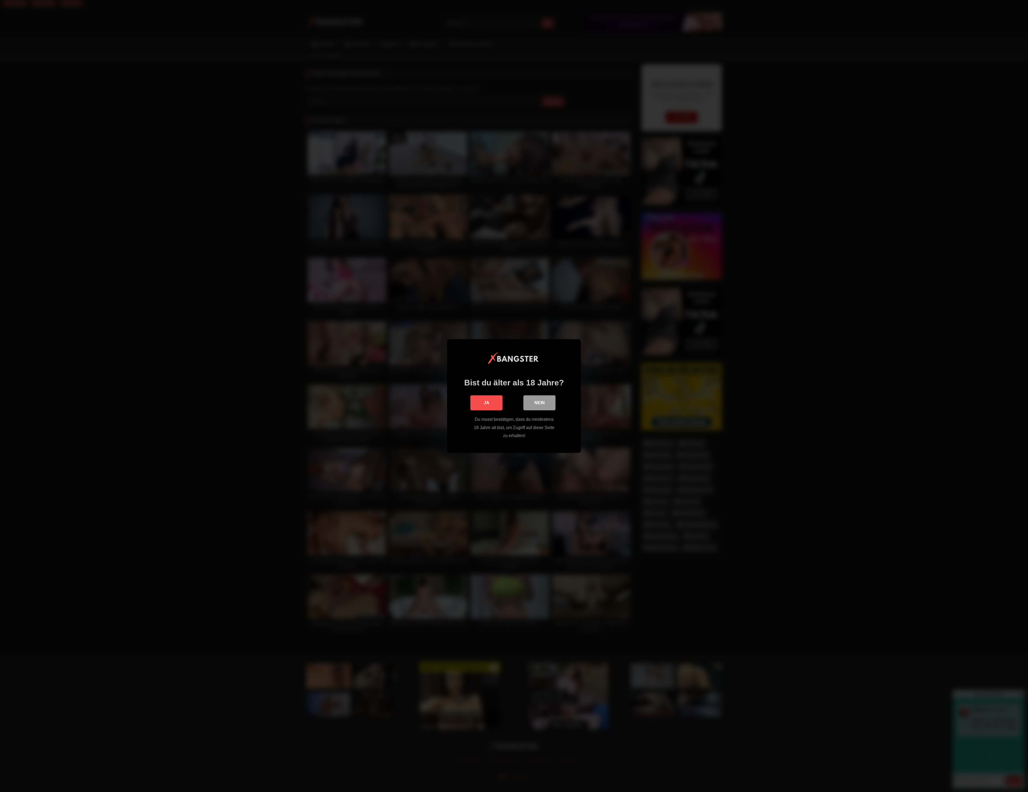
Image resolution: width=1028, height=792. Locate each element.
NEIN (539, 402)
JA (486, 402)
